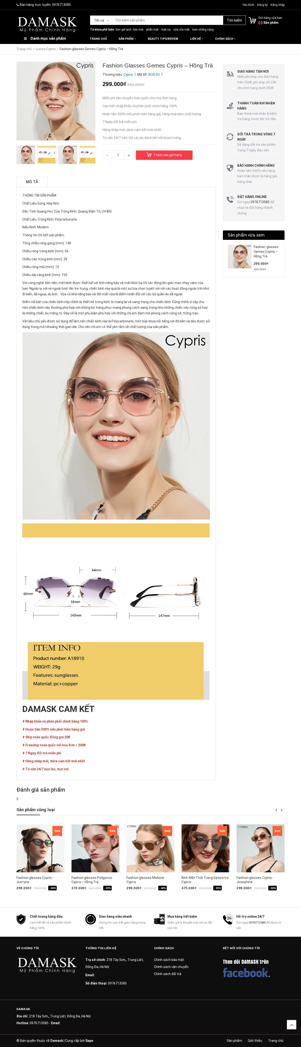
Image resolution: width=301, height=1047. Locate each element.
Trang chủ (98, 38)
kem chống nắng (203, 29)
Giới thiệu (255, 1041)
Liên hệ (196, 38)
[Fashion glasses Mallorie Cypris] (150, 848)
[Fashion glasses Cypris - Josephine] (261, 848)
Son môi (138, 29)
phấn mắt (152, 29)
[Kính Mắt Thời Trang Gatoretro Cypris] (206, 848)
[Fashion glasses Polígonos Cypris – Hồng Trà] (95, 848)
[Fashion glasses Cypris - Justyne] (40, 848)
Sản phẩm (126, 38)
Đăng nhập (278, 5)
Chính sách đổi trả (167, 974)
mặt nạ (165, 29)
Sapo (89, 1041)
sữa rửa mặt (181, 29)
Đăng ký (262, 5)
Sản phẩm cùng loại (35, 809)
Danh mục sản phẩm (48, 38)
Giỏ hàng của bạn (270, 18)
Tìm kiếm (234, 20)
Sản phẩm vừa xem (246, 235)
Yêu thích (248, 5)
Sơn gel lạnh (123, 29)
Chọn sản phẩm (142, 895)
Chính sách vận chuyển (171, 967)
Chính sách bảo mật (169, 960)
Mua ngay (32, 895)
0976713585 (61, 5)
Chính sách (224, 38)
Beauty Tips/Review (163, 38)
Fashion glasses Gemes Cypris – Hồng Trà (266, 251)
